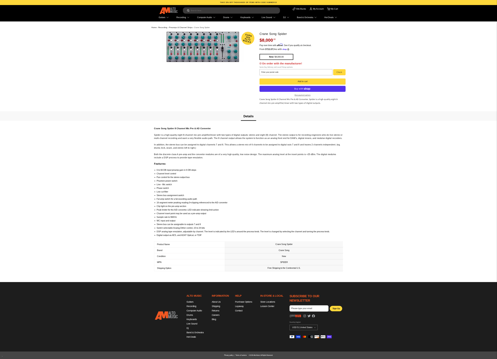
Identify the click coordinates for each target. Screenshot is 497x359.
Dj (188, 328)
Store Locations (267, 302)
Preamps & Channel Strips (180, 27)
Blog (214, 319)
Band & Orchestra (195, 332)
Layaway (239, 306)
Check (339, 72)
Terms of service (241, 355)
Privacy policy (228, 355)
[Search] (188, 10)
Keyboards (192, 319)
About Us (216, 302)
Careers (215, 315)
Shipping (216, 306)
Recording (163, 27)
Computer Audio (194, 310)
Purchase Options (243, 302)
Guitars (190, 302)
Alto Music (257, 355)
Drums (190, 315)
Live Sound (192, 324)
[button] (332, 8)
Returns (215, 310)
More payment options (302, 95)
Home (154, 27)
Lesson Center (267, 306)
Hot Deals (191, 337)
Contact (238, 310)
